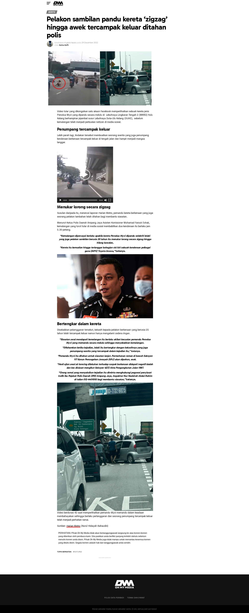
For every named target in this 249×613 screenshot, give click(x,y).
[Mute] (105, 200)
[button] (85, 174)
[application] (85, 175)
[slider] (83, 200)
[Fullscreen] (109, 200)
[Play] (60, 200)
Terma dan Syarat (136, 597)
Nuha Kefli (64, 45)
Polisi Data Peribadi (114, 597)
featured (78, 552)
